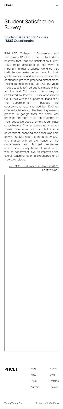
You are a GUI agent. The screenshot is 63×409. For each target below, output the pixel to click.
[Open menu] (57, 5)
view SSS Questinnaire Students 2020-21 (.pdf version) (34, 168)
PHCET (8, 5)
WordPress (54, 403)
